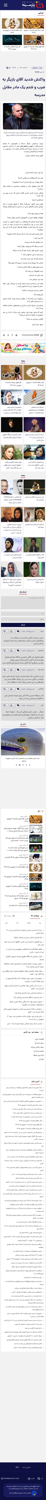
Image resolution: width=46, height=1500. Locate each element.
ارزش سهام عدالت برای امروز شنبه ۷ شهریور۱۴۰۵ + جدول (16, 897)
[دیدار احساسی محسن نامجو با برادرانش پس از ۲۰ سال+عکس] (34, 424)
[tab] (29, 765)
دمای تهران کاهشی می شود (33, 1328)
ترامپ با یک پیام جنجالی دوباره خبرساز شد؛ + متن (24, 1023)
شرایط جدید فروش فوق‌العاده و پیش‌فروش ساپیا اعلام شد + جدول (36, 410)
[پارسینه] (31, 5)
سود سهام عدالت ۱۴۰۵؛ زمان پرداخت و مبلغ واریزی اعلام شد (23, 1201)
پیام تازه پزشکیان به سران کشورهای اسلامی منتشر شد (25, 1186)
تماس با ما (26, 1467)
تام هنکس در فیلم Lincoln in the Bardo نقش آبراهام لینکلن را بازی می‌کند (12, 500)
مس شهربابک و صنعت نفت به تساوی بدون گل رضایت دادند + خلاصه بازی (18, 849)
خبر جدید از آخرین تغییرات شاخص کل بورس (28, 1324)
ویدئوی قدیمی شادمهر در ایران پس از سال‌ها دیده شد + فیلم (23, 1132)
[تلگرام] (8, 335)
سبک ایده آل (39, 1043)
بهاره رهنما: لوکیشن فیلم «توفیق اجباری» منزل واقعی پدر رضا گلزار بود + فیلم (12, 465)
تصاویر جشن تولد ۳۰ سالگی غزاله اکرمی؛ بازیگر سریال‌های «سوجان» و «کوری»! (12, 582)
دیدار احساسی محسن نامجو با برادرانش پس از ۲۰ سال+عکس (34, 438)
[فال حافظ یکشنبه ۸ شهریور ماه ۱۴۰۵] (12, 23)
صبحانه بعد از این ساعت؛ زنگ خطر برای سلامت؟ (27, 1109)
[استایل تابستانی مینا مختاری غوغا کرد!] (34, 514)
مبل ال (41, 1059)
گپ (42, 1478)
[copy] (42, 335)
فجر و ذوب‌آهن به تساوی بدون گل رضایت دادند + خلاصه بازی (17, 839)
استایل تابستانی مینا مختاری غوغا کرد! (34, 526)
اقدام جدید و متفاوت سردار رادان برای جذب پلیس (26, 1263)
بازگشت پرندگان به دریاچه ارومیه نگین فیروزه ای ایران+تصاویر (23, 1332)
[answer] (18, 631)
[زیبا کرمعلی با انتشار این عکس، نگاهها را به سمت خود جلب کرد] (34, 452)
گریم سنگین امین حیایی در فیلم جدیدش (12, 556)
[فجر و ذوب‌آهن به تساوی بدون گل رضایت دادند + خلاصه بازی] (35, 839)
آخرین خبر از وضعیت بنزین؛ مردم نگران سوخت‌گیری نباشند (24, 1190)
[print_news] (16, 335)
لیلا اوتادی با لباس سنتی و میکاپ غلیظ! (35, 581)
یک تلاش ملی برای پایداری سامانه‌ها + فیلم (29, 1178)
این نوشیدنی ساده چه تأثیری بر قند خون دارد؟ (27, 1113)
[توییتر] (3, 335)
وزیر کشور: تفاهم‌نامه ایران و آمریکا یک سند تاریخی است (24, 1157)
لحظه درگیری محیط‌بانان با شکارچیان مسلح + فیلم (27, 1267)
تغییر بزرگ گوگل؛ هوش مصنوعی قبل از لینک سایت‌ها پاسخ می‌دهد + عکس (16, 829)
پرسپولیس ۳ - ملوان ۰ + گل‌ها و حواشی (29, 1240)
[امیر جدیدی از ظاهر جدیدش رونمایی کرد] (34, 487)
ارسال (23, 625)
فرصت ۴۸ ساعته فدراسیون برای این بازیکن (28, 1255)
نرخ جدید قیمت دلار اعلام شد (18, 905)
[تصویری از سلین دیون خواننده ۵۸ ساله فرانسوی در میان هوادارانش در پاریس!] (12, 397)
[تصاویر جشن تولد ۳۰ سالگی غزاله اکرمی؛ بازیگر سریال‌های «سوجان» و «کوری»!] (12, 569)
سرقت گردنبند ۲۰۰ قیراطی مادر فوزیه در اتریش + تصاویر (24, 1336)
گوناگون (41, 13)
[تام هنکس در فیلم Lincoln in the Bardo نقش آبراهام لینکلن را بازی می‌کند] (12, 487)
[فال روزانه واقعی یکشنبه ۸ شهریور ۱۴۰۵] (12, 40)
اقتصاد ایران (39, 1039)
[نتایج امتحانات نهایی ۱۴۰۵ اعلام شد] (35, 858)
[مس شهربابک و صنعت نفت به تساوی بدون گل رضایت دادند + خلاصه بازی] (35, 848)
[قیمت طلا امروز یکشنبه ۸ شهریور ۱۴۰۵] (34, 23)
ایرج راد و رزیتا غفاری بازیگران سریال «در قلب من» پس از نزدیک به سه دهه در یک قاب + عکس (12, 528)
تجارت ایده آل (39, 1051)
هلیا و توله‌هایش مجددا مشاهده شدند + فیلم (28, 1348)
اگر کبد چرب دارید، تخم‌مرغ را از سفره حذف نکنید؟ (26, 1117)
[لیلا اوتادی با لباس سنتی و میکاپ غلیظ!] (34, 569)
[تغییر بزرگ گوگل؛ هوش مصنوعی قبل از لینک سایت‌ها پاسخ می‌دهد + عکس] (35, 829)
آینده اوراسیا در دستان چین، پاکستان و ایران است (26, 1296)
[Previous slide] (4, 741)
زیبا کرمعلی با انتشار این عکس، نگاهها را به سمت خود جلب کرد (36, 465)
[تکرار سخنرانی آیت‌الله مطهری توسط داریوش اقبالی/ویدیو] (12, 424)
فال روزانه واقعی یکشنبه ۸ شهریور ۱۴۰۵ (12, 48)
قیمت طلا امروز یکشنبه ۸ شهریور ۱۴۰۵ (34, 31)
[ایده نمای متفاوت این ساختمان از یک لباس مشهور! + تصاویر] (23, 741)
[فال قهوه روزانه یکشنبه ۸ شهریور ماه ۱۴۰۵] (34, 40)
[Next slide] (42, 741)
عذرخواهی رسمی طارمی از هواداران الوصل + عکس (27, 1292)
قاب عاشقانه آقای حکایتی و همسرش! (35, 556)
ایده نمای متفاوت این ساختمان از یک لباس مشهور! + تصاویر (22, 759)
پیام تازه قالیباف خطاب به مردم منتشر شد (29, 1222)
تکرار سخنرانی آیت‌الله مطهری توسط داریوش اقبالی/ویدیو (11, 436)
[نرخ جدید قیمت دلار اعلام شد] (35, 906)
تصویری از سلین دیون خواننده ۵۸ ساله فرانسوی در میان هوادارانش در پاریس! (12, 410)
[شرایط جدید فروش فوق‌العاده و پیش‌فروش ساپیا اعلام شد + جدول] (34, 397)
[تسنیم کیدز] (23, 349)
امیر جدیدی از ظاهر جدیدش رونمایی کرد (34, 498)
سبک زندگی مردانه (37, 1047)
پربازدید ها (35, 915)
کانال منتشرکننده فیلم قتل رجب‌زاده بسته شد (28, 1344)
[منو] (5, 5)
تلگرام (33, 1478)
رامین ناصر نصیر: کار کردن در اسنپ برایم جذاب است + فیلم (24, 1182)
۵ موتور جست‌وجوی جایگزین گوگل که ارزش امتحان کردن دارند (22, 1101)
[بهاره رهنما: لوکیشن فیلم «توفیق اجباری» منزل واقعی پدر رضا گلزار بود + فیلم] (12, 452)
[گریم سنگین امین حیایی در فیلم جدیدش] (12, 544)
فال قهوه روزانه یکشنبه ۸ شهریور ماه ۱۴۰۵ (34, 48)
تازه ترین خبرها (38, 1055)
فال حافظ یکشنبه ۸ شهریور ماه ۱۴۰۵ (12, 31)
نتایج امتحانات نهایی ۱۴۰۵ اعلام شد (16, 857)
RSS (17, 1467)
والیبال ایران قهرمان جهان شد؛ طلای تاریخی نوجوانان (26, 1204)
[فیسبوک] (12, 335)
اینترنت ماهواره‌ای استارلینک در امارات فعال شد (27, 1251)
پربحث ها (7, 916)
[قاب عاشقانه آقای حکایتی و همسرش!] (34, 544)
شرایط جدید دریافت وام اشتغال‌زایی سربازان (28, 1288)
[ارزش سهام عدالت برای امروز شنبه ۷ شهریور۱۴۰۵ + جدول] (35, 896)
